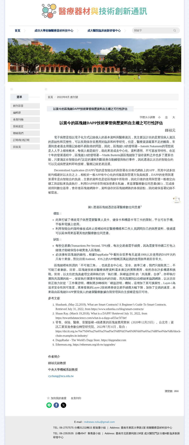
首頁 (17, 30)
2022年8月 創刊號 (67, 97)
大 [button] (173, 117)
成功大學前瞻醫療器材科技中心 (54, 30)
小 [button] (159, 117)
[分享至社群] (49, 405)
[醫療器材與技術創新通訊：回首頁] (94, 12)
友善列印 (76, 398)
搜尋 (174, 30)
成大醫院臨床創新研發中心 (104, 30)
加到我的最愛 (58, 398)
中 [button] (166, 117)
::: (11, 89)
